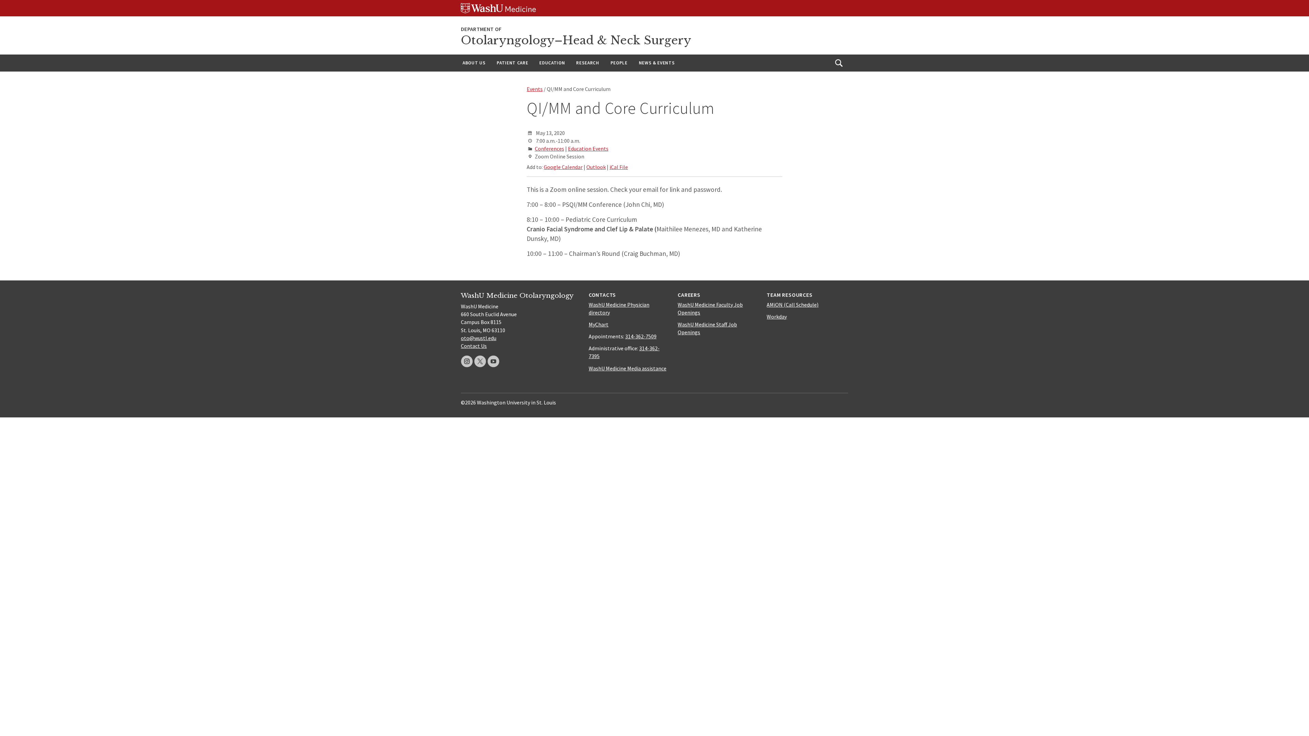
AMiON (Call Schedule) (792, 304)
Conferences (549, 148)
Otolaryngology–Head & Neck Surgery (576, 40)
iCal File (619, 167)
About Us (474, 63)
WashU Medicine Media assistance (627, 368)
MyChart (598, 324)
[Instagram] (467, 361)
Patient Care (512, 63)
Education (552, 63)
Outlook (596, 167)
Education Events (588, 148)
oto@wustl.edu (478, 338)
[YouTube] (493, 361)
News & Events (657, 63)
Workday (777, 316)
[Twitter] (480, 361)
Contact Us (474, 345)
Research (587, 63)
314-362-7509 (641, 336)
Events (535, 89)
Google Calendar (563, 167)
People (619, 63)
